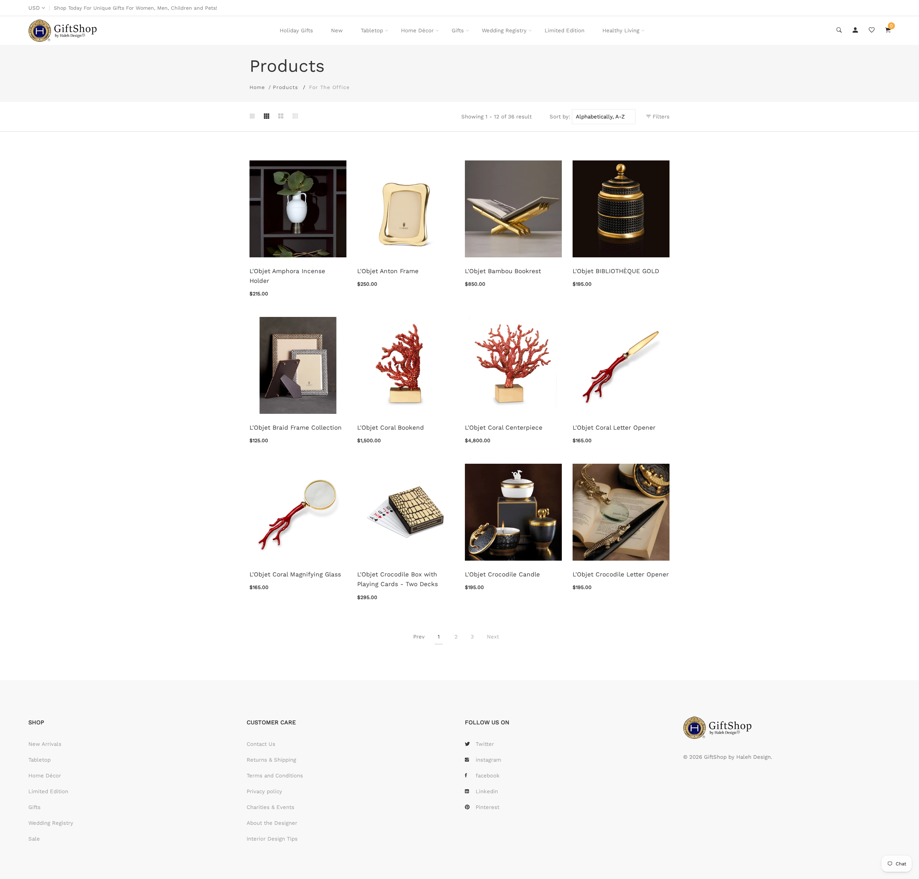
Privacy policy (264, 791)
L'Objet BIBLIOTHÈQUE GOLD (616, 271)
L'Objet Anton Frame (388, 271)
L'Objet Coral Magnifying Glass (295, 574)
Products (285, 87)
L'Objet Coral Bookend (390, 427)
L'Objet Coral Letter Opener (614, 427)
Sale (34, 839)
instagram (488, 760)
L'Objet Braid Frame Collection (295, 427)
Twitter (485, 744)
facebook (488, 775)
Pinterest (487, 807)
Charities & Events (270, 807)
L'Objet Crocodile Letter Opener (621, 574)
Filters (660, 116)
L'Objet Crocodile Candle (502, 574)
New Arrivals (44, 744)
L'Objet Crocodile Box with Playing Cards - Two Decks (397, 579)
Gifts (458, 30)
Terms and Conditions (275, 775)
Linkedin (487, 791)
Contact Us (261, 744)
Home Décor (417, 30)
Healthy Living (620, 30)
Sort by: (560, 116)
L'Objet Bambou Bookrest (503, 271)
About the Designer (272, 823)
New (337, 30)
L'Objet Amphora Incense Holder (287, 275)
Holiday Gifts (296, 30)
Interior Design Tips (272, 839)
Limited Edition (564, 30)
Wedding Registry (504, 30)
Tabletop (372, 30)
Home (257, 87)
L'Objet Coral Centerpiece (503, 427)
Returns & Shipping (271, 760)
